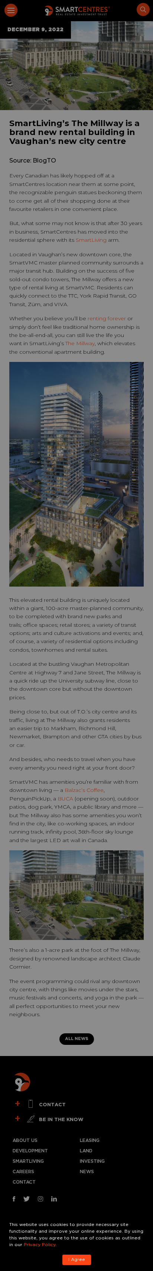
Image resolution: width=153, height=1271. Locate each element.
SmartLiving (91, 240)
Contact (24, 1182)
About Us (25, 1141)
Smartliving (28, 1161)
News (87, 1172)
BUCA (65, 798)
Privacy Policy (39, 1245)
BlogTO (44, 160)
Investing (92, 1161)
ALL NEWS (76, 1039)
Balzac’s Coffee (84, 790)
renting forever (107, 318)
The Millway (80, 343)
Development (30, 1151)
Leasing (90, 1141)
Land (86, 1151)
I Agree (76, 1260)
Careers (23, 1172)
